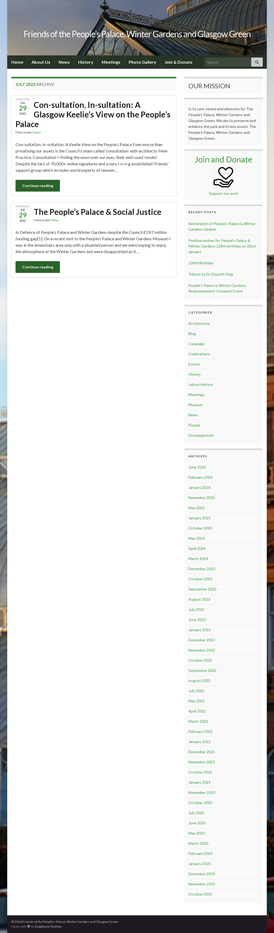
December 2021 (201, 751)
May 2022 (196, 701)
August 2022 (199, 680)
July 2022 (196, 690)
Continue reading (37, 185)
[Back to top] (262, 921)
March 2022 (198, 721)
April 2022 (197, 711)
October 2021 (200, 772)
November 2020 (201, 792)
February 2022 (200, 731)
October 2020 (200, 802)
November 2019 (201, 884)
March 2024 (198, 558)
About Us (41, 61)
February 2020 (200, 853)
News (64, 61)
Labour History (200, 384)
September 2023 (202, 589)
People (194, 425)
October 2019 (200, 894)
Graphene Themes (48, 926)
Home (17, 61)
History (85, 61)
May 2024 (196, 538)
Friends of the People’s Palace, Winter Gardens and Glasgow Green (137, 34)
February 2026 (200, 477)
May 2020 (196, 833)
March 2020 (198, 843)
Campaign (196, 343)
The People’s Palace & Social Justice (97, 211)
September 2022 (202, 670)
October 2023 (200, 579)
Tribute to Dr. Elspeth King (210, 274)
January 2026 (199, 487)
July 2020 (196, 812)
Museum (195, 404)
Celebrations (199, 354)
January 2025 (199, 518)
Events (194, 364)
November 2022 (201, 650)
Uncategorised (200, 435)
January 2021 (199, 782)
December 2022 (201, 640)
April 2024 (197, 548)
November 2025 (201, 497)
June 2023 (197, 619)
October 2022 (200, 660)
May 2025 (196, 507)
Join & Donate (178, 61)
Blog (192, 333)
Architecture (199, 323)
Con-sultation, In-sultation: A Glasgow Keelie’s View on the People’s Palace (93, 114)
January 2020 (199, 863)
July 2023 (196, 609)
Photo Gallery (142, 61)
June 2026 (197, 467)
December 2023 (201, 568)
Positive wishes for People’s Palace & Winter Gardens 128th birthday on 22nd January (222, 246)
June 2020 (197, 823)
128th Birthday (201, 263)
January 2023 (199, 629)
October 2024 (200, 528)
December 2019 (201, 873)
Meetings (111, 61)
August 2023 (199, 599)
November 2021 (201, 762)
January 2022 (199, 741)
